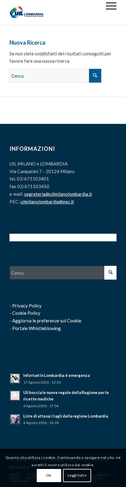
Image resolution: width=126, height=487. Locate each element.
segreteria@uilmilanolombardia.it (58, 194)
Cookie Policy (26, 313)
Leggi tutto (77, 475)
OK (49, 475)
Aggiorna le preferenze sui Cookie (46, 320)
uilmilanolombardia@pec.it (47, 201)
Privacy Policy (27, 305)
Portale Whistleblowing (36, 328)
